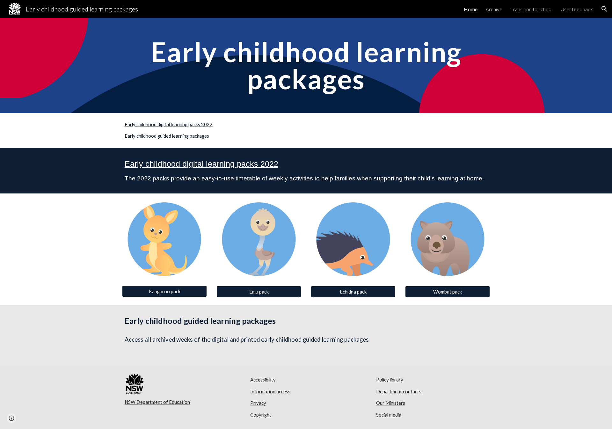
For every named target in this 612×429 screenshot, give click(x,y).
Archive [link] (494, 9)
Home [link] (470, 9)
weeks (184, 339)
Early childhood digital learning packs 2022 (169, 124)
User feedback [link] (577, 9)
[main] (306, 65)
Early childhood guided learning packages (167, 136)
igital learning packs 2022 (232, 163)
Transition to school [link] (531, 9)
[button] (604, 9)
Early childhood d (156, 163)
